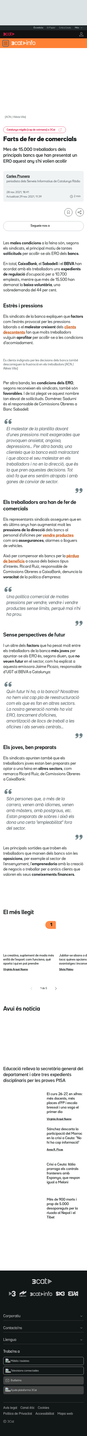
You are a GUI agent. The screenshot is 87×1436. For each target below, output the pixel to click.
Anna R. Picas (55, 1149)
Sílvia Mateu (66, 969)
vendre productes (58, 535)
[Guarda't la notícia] (68, 212)
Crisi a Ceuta (65, 28)
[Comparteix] (80, 212)
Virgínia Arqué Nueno (15, 969)
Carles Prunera (18, 176)
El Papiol (51, 28)
